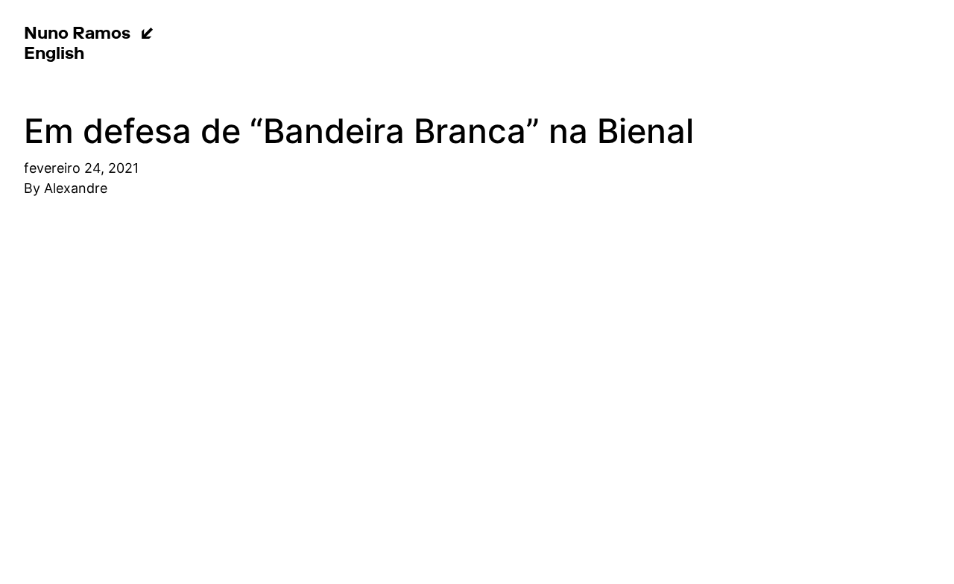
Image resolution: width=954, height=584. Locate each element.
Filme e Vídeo (756, 33)
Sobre (260, 53)
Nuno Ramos (77, 35)
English (54, 55)
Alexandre (75, 188)
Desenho (275, 33)
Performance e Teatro (599, 33)
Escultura (362, 33)
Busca (320, 53)
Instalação (455, 33)
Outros (195, 53)
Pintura (197, 33)
